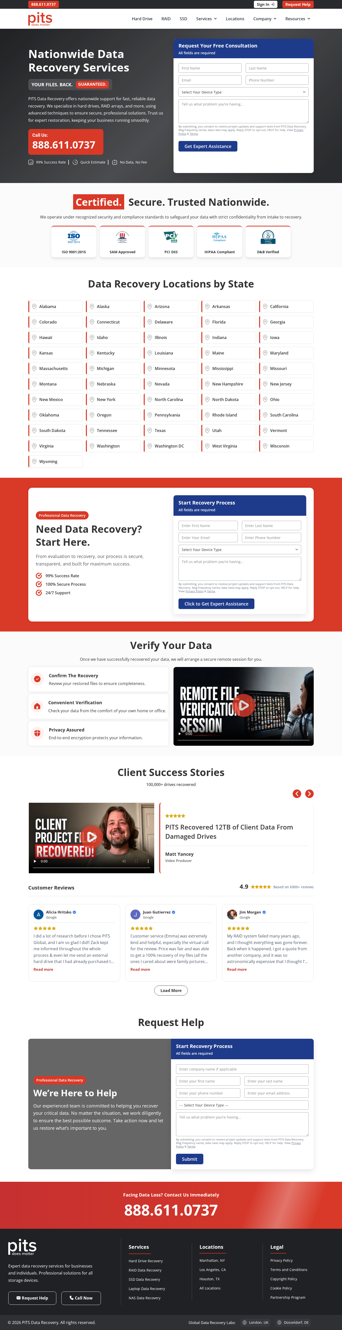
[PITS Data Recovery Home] (40, 19)
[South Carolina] (265, 415)
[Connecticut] (92, 322)
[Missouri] (265, 369)
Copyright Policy (283, 1278)
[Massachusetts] (34, 369)
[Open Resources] (308, 19)
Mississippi (222, 368)
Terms (194, 134)
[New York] (92, 399)
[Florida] (207, 322)
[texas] (150, 431)
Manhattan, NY (212, 1260)
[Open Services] (215, 19)
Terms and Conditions (288, 1269)
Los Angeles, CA (213, 1269)
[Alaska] (92, 307)
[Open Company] (275, 19)
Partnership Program (287, 1297)
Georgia (277, 322)
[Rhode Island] (207, 415)
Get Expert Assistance (208, 146)
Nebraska (106, 384)
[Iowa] (265, 337)
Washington (108, 446)
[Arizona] (150, 307)
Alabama (47, 306)
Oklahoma (49, 415)
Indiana (219, 337)
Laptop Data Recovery (147, 1288)
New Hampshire (227, 384)
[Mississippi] (207, 369)
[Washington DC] (150, 446)
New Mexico (51, 399)
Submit (189, 1159)
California (279, 306)
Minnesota (165, 368)
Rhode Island (224, 415)
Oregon (104, 415)
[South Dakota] (34, 431)
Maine (218, 353)
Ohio (274, 399)
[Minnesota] (150, 369)
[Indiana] (207, 337)
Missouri (278, 368)
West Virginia (224, 446)
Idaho (102, 337)
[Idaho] (92, 337)
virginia (46, 446)
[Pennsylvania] (150, 415)
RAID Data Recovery (145, 1270)
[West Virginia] (207, 446)
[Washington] (92, 446)
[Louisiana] (150, 353)
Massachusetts (53, 368)
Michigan (105, 368)
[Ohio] (265, 399)
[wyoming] (34, 461)
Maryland (279, 353)
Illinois (161, 337)
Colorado (48, 322)
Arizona (162, 306)
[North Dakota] (207, 399)
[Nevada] (150, 384)
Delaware (164, 322)
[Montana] (34, 384)
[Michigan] (92, 369)
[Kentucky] (92, 353)
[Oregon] (92, 415)
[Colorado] (34, 322)
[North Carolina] (150, 399)
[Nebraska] (92, 384)
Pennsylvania (167, 415)
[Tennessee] (92, 431)
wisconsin (279, 446)
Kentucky (106, 353)
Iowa (274, 337)
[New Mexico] (34, 399)
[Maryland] (265, 353)
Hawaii (45, 337)
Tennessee (107, 430)
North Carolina (169, 399)
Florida (219, 322)
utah (217, 430)
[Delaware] (150, 322)
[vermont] (265, 431)
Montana (48, 384)
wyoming (48, 461)
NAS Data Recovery (144, 1298)
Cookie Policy (281, 1288)
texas (160, 430)
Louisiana (164, 353)
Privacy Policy (195, 591)
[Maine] (207, 353)
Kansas (46, 353)
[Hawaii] (34, 337)
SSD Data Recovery (144, 1279)
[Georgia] (265, 322)
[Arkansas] (207, 307)
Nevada (162, 384)
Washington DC (169, 446)
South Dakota (52, 430)
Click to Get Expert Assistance (216, 604)
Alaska (103, 306)
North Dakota (225, 399)
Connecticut (108, 322)
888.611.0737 (171, 1210)
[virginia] (34, 446)
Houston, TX (210, 1278)
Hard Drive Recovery (146, 1260)
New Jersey (281, 384)
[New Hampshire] (207, 384)
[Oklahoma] (34, 415)
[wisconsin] (265, 446)
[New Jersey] (265, 384)
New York (106, 399)
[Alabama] (34, 307)
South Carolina (284, 415)
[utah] (207, 431)
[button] (243, 706)
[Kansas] (34, 353)
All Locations (210, 1288)
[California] (265, 307)
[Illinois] (150, 337)
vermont (278, 430)
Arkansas (221, 306)
